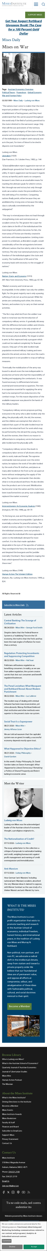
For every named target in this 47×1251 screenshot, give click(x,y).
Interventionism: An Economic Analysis (18, 506)
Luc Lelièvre (31, 696)
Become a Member (19, 1006)
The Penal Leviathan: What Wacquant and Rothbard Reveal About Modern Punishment (22, 689)
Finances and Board (10, 1127)
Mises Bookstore (9, 1118)
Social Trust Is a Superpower (18, 722)
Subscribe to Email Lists (12, 1131)
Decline (12, 1247)
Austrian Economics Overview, (21, 89)
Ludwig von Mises (32, 101)
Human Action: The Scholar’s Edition (17, 574)
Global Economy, (35, 93)
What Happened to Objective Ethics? (22, 749)
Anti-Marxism (11, 869)
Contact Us (7, 1143)
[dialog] (23, 1236)
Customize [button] (7, 1241)
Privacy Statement (10, 1139)
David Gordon (10, 757)
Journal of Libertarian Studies (14, 1072)
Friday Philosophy (23, 753)
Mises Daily (11, 40)
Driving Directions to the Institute (16, 1102)
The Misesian (7, 1084)
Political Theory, (8, 93)
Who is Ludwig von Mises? (13, 1059)
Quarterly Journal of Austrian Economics (19, 1068)
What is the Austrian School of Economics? (20, 1063)
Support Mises (35, 15)
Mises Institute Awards (12, 1114)
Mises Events (7, 1110)
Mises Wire (20, 628)
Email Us (5, 1181)
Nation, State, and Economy (14, 276)
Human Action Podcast (12, 1080)
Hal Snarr (30, 660)
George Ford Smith (34, 628)
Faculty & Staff (8, 1123)
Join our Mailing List (10, 1186)
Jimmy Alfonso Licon (13, 729)
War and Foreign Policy (12, 96)
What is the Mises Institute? (14, 1098)
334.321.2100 (14, 1172)
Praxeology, (21, 93)
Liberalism (6, 156)
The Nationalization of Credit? (19, 839)
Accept (34, 1247)
